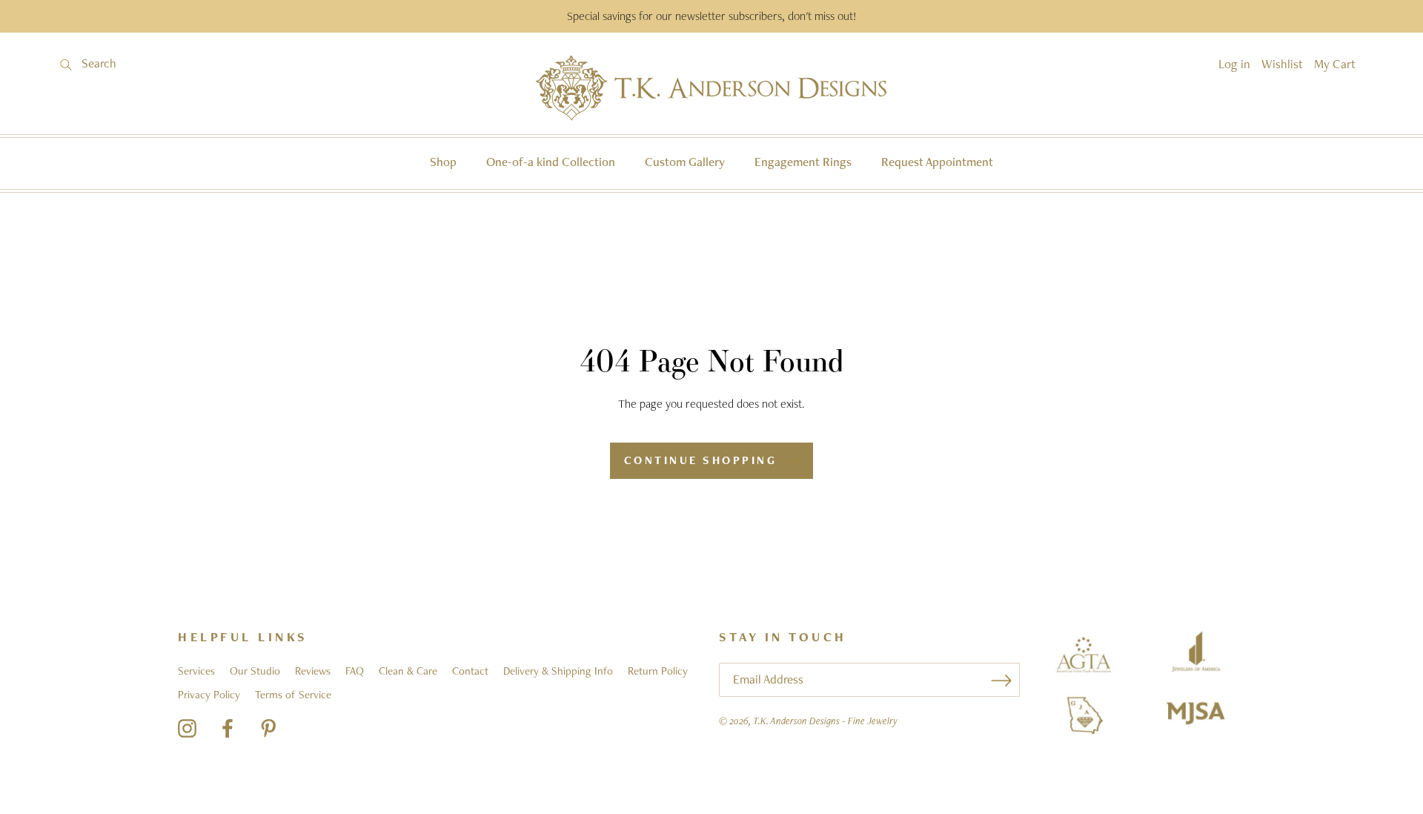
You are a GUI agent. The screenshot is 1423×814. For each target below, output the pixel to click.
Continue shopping (700, 460)
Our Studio (255, 671)
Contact (470, 671)
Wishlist (1282, 64)
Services (196, 671)
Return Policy (658, 671)
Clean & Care (408, 671)
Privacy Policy (209, 694)
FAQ (354, 671)
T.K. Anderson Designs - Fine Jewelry (825, 720)
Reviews (313, 671)
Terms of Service (293, 694)
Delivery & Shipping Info (558, 671)
